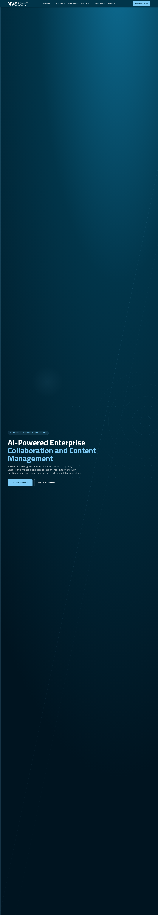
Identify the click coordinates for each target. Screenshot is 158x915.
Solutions (72, 3)
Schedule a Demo (141, 3)
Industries (85, 3)
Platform (46, 3)
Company (111, 3)
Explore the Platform (46, 482)
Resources (99, 3)
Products (59, 3)
